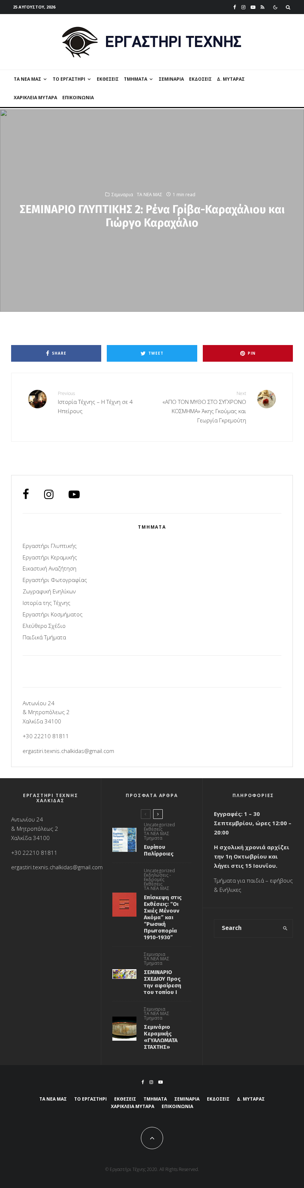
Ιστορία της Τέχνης (46, 602)
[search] (285, 928)
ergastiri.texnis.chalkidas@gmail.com (68, 750)
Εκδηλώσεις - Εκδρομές (157, 877)
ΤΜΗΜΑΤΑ (135, 79)
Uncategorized (159, 825)
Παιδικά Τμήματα (44, 637)
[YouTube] (253, 7)
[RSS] (262, 7)
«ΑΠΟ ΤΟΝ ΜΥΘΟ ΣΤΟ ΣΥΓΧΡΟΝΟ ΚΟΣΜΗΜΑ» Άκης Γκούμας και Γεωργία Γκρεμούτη (204, 407)
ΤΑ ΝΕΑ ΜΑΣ (27, 79)
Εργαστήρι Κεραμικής (50, 557)
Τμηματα (153, 838)
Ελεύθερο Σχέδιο (44, 625)
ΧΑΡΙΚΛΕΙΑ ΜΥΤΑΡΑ (35, 97)
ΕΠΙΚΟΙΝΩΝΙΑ (78, 97)
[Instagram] (243, 7)
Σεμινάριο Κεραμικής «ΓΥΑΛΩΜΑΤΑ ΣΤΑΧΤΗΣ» (161, 1037)
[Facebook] (235, 7)
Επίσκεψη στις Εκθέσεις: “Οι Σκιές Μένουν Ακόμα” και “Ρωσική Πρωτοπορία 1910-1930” (163, 917)
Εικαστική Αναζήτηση (49, 568)
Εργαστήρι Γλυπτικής (50, 545)
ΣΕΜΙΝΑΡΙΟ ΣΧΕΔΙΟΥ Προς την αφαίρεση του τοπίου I (162, 982)
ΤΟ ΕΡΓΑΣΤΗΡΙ (69, 79)
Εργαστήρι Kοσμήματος (53, 614)
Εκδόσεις (200, 79)
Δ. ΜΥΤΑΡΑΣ (231, 79)
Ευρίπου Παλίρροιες (159, 850)
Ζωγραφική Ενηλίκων (49, 591)
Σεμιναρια (171, 79)
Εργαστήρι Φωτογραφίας (55, 579)
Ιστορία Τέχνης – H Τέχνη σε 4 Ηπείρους (95, 402)
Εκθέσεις (108, 79)
